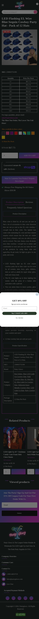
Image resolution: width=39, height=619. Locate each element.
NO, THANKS (19, 318)
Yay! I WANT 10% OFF (20, 313)
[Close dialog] (37, 294)
